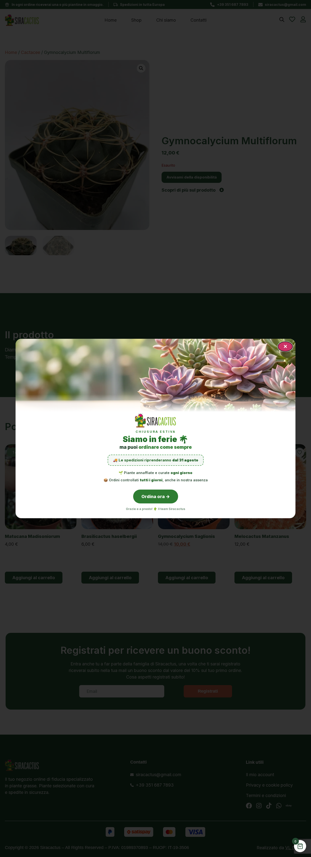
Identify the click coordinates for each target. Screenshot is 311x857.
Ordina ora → (155, 496)
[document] (155, 428)
